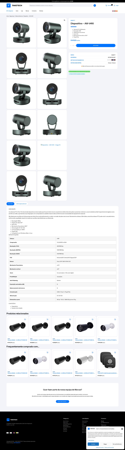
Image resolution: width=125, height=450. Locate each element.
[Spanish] (117, 11)
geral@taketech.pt (105, 422)
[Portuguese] (115, 11)
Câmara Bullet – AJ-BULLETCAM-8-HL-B (84, 340)
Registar (84, 426)
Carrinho (84, 425)
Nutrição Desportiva (67, 424)
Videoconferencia (19, 16)
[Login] (114, 5)
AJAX (9, 338)
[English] (113, 11)
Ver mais (65, 431)
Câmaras (65, 429)
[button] (122, 429)
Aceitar (93, 444)
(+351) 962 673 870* (105, 426)
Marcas (27, 10)
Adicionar (95, 45)
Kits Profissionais (66, 426)
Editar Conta (85, 429)
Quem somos (85, 421)
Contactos (34, 10)
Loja (22, 10)
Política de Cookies (100, 447)
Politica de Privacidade (109, 447)
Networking (65, 425)
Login (117, 5)
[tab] (10, 203)
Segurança (12, 16)
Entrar (83, 428)
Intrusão (65, 428)
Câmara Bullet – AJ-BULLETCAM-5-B (17, 340)
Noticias (41, 10)
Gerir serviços (91, 440)
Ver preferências (117, 444)
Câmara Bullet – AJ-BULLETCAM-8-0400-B (39, 340)
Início (17, 10)
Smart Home (65, 421)
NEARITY (73, 20)
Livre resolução (85, 431)
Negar (105, 444)
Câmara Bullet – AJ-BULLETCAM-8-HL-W (107, 340)
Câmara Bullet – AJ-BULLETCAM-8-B (62, 340)
